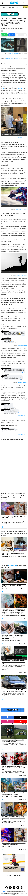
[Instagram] (14, 887)
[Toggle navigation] (2, 3)
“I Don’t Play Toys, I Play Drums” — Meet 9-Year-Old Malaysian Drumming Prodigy (13, 843)
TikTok (12, 58)
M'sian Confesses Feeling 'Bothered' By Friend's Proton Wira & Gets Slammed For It (14, 690)
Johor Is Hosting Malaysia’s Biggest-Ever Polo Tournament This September (13, 740)
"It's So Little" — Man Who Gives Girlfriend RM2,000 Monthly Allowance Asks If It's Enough (13, 518)
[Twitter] (10, 887)
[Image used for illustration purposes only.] (14, 196)
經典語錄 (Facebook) (22, 137)
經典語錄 (20, 88)
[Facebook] (6, 887)
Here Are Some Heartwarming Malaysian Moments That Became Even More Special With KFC (13, 768)
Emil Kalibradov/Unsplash (14, 53)
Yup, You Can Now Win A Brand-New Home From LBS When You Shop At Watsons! (14, 793)
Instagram (8, 58)
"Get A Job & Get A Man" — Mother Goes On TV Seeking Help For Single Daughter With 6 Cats (13, 553)
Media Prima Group (22, 891)
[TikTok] (17, 887)
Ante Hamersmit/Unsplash (21, 275)
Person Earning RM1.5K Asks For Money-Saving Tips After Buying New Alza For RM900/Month (12, 637)
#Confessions (12, 566)
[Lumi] (21, 887)
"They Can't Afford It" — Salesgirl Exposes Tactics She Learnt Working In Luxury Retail (13, 609)
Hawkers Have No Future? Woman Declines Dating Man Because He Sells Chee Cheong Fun (13, 662)
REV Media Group (14, 891)
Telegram (17, 58)
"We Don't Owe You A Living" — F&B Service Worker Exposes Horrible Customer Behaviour (14, 585)
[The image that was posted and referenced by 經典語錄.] (14, 120)
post (3, 88)
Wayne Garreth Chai (8, 30)
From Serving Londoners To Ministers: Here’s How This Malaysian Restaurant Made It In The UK (13, 818)
